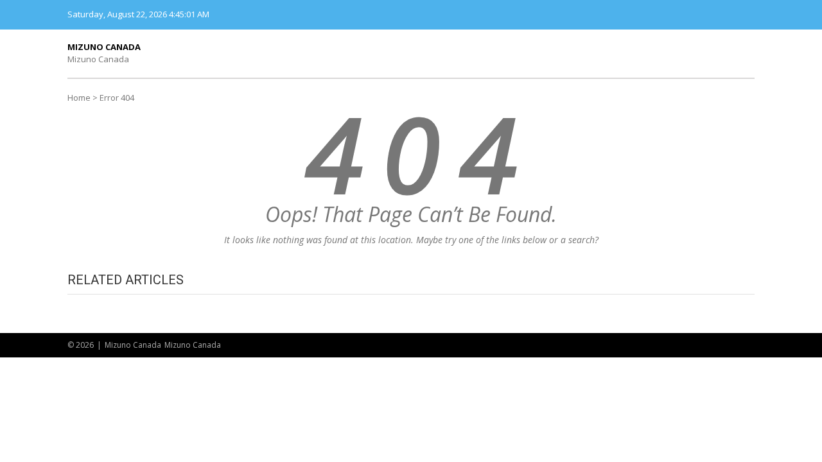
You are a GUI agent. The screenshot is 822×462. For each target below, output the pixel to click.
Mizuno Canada (104, 47)
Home (79, 97)
